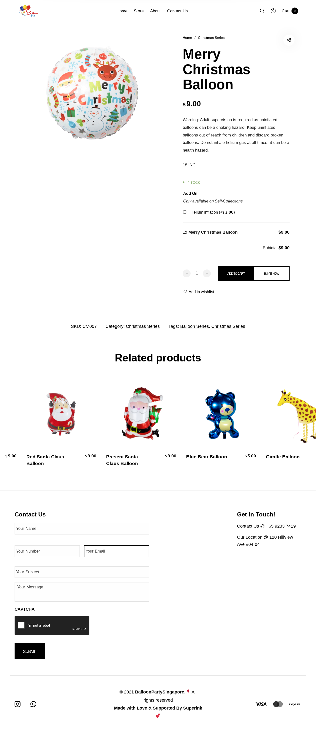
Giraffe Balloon (281, 456)
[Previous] (13, 426)
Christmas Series (211, 38)
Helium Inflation (213, 212)
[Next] (302, 426)
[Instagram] (17, 704)
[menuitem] (125, 11)
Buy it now (271, 273)
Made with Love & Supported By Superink (158, 708)
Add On (190, 193)
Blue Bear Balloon (204, 456)
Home (187, 38)
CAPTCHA (25, 609)
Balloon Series (194, 326)
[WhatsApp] (33, 704)
